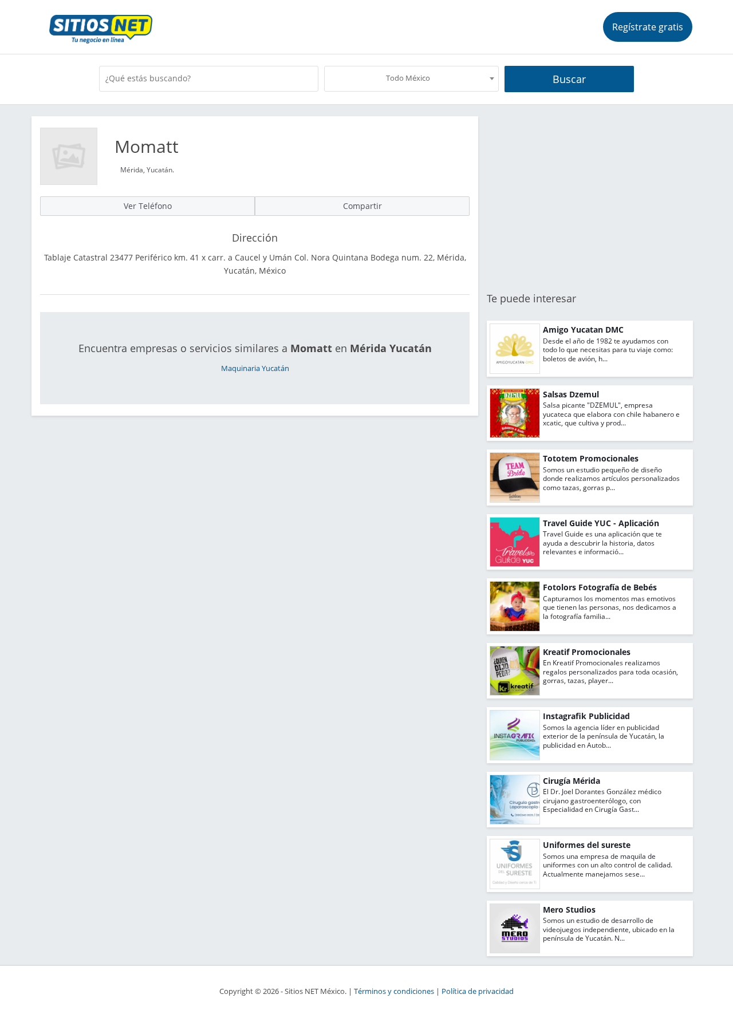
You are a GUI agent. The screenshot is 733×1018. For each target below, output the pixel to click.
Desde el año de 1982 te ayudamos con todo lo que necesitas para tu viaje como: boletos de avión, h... (608, 350)
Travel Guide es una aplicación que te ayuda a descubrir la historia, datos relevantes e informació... (602, 543)
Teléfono (148, 205)
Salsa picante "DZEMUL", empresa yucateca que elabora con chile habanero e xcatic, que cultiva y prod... (611, 414)
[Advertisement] (590, 196)
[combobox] (411, 79)
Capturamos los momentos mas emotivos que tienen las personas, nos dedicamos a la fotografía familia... (609, 607)
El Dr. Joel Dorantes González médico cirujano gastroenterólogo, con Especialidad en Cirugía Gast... (602, 800)
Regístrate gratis (647, 27)
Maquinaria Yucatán (255, 368)
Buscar (569, 79)
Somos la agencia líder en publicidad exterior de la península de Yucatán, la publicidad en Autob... (603, 736)
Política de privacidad (478, 991)
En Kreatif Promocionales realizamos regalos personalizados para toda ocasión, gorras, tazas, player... (610, 671)
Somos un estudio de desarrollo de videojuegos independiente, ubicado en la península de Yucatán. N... (609, 929)
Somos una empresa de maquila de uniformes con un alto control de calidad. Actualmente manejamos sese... (607, 865)
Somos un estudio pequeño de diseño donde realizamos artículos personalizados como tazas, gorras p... (611, 478)
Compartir (362, 205)
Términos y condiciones (394, 991)
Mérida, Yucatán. (147, 170)
